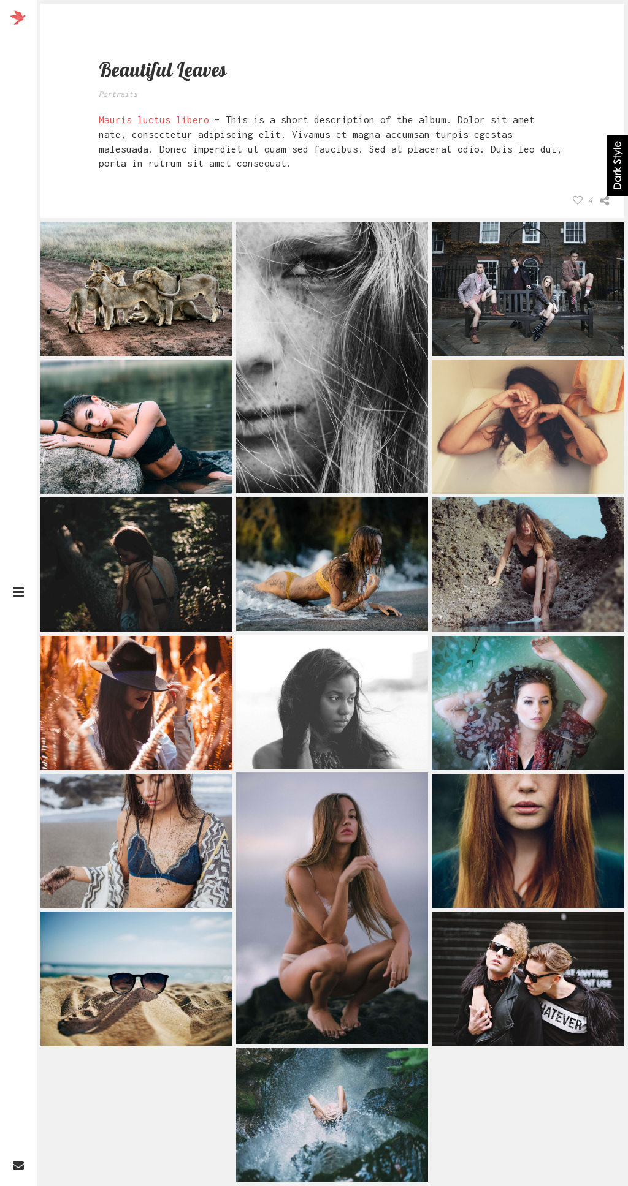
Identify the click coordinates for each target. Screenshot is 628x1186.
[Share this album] (604, 200)
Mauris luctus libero (154, 119)
